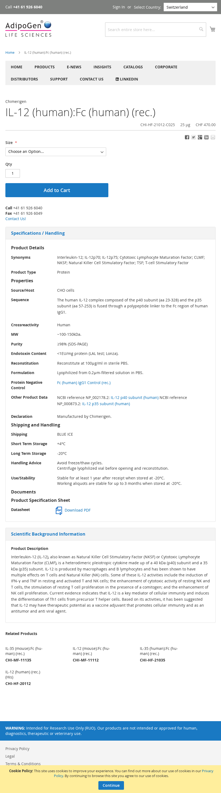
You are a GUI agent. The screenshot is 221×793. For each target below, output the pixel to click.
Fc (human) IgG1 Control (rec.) (83, 382)
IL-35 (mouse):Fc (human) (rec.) (24, 651)
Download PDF (78, 510)
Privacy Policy (17, 748)
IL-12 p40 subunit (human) (134, 397)
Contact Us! (15, 218)
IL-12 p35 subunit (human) (106, 403)
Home (10, 52)
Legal (10, 756)
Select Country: (147, 7)
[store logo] (28, 28)
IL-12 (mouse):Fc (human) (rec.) (91, 651)
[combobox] (155, 29)
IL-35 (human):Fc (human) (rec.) (159, 651)
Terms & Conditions (23, 763)
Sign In (119, 6)
